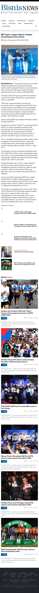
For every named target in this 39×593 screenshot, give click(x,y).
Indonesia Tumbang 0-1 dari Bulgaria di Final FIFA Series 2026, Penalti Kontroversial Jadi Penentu (25, 238)
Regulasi (31, 21)
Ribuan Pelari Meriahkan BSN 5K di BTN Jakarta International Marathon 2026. (17, 457)
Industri (3, 21)
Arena (4, 23)
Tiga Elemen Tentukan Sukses (24, 252)
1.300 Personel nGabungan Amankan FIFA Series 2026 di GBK (25, 212)
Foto (19, 577)
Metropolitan (28, 23)
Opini (20, 23)
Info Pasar (12, 23)
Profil (5, 580)
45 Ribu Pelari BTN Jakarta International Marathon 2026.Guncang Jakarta (17, 361)
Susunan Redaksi (14, 580)
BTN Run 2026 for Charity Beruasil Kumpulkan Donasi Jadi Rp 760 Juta (25, 225)
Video (25, 577)
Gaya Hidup (6, 26)
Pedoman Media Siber (29, 580)
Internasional (21, 21)
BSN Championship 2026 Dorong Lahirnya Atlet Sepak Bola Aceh (24, 263)
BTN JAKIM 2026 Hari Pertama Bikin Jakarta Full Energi (19, 407)
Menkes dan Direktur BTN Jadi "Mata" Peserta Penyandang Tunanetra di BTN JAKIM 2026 (17, 313)
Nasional (12, 21)
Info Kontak (24, 582)
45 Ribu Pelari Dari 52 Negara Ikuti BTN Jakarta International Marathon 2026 (17, 504)
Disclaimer (15, 582)
